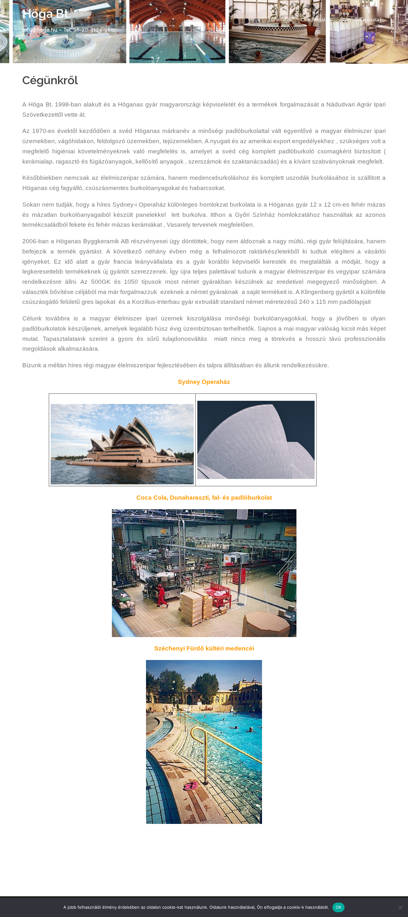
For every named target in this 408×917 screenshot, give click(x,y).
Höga (254, 19)
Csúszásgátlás (316, 19)
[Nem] (400, 907)
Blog (346, 19)
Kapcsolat (370, 19)
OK (339, 907)
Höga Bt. (46, 13)
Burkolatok (280, 19)
